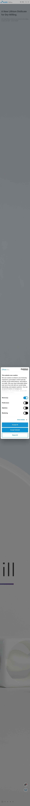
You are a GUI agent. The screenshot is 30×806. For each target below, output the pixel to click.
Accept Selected (15, 430)
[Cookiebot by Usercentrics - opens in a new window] (21, 369)
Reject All (15, 435)
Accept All (15, 424)
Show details (21, 419)
